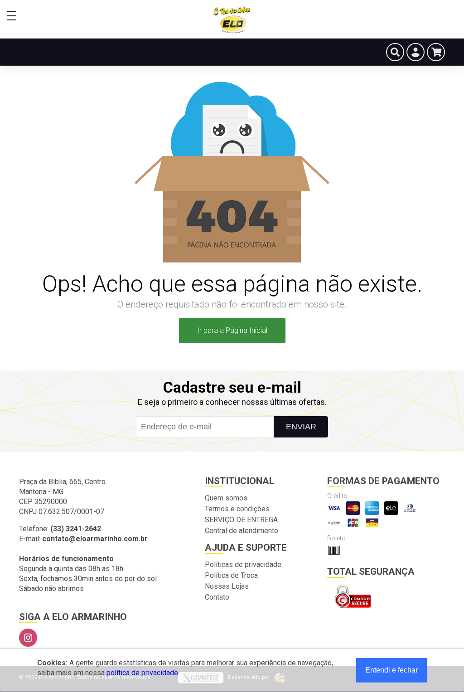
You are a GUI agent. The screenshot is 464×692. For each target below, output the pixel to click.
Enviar (301, 426)
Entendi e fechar (391, 670)
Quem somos (226, 498)
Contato (217, 597)
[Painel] (415, 52)
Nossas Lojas (227, 586)
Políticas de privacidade (243, 564)
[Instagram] (28, 638)
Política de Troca (231, 575)
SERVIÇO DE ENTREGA (241, 519)
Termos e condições (237, 509)
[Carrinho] (436, 52)
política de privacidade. (142, 672)
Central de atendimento (241, 530)
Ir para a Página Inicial (232, 330)
